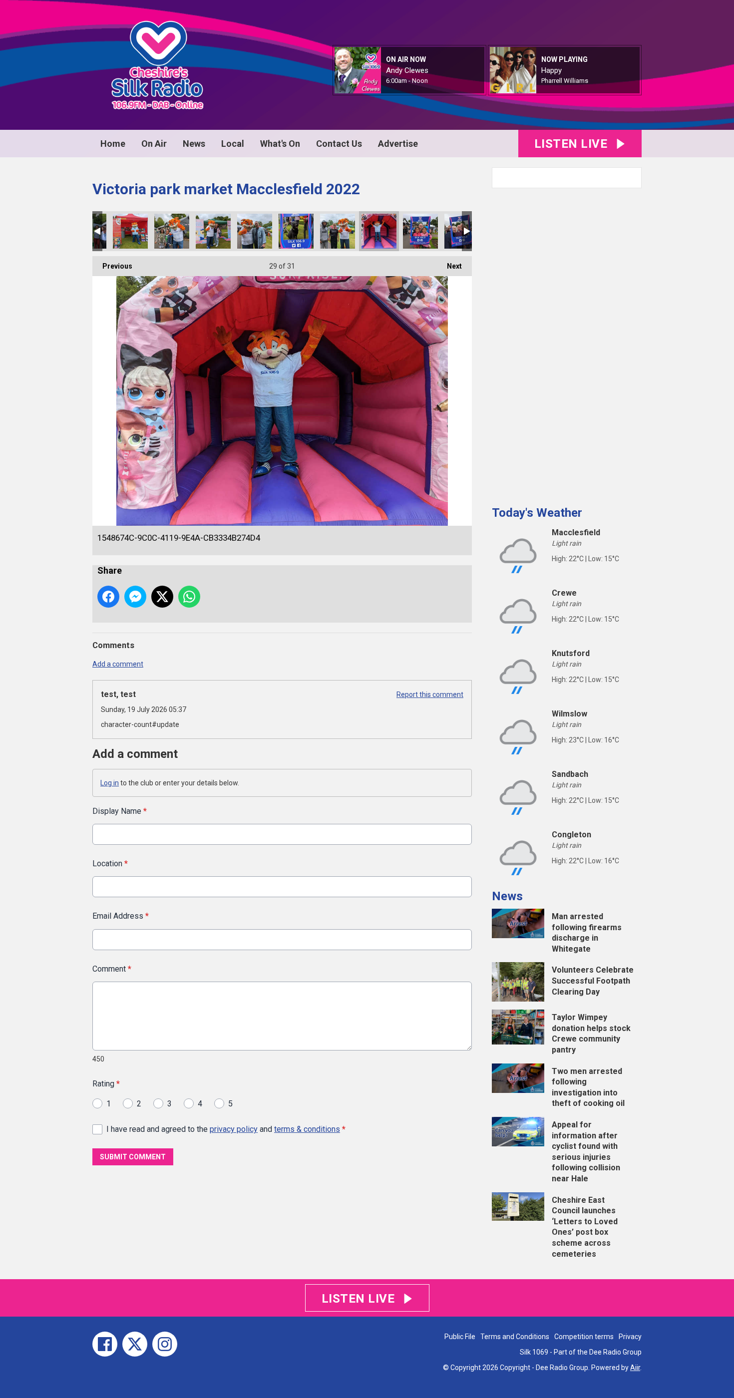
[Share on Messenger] (135, 597)
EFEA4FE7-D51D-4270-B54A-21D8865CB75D (254, 231)
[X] (134, 1344)
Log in (109, 783)
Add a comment (117, 664)
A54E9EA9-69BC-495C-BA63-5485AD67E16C (213, 231)
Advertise (398, 143)
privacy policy (234, 1129)
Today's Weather (537, 513)
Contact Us (339, 143)
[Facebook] (104, 1344)
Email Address (120, 916)
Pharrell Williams (564, 80)
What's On (280, 143)
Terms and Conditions (514, 1337)
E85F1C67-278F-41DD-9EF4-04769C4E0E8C (130, 231)
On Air (154, 143)
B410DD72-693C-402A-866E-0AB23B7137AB (171, 231)
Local (232, 143)
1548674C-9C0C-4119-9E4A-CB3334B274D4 (379, 231)
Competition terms (584, 1337)
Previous (112, 266)
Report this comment (429, 695)
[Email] (440, 81)
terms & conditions (307, 1129)
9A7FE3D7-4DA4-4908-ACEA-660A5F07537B (296, 231)
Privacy (630, 1337)
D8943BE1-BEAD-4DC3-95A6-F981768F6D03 (420, 231)
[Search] (633, 177)
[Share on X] (162, 597)
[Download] (600, 81)
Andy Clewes (407, 70)
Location (110, 863)
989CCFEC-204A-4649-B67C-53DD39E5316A (337, 231)
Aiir (635, 1368)
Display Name (119, 811)
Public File (459, 1337)
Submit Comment (133, 1157)
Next (449, 266)
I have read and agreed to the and (226, 1129)
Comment (111, 969)
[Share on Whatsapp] (189, 597)
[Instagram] (164, 1344)
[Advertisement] (567, 343)
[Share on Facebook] (108, 597)
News (194, 143)
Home (112, 143)
